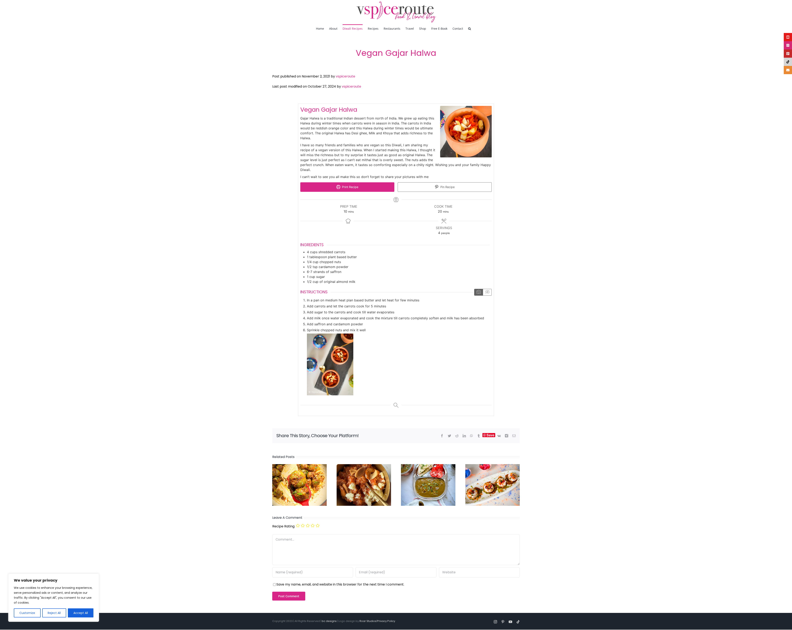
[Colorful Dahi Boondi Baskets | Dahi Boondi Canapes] (492, 466)
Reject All (54, 613)
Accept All (80, 613)
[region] (53, 598)
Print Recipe (349, 187)
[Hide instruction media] (487, 292)
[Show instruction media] (478, 292)
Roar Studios (367, 621)
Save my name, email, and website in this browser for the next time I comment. (340, 584)
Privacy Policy (386, 621)
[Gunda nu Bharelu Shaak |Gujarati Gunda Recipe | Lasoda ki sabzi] (299, 466)
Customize (27, 613)
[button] (469, 28)
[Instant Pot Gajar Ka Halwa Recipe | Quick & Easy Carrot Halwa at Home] (364, 466)
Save (490, 435)
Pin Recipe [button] (447, 187)
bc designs (329, 621)
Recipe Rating (283, 526)
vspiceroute (345, 76)
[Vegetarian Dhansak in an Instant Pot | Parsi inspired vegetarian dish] (428, 466)
